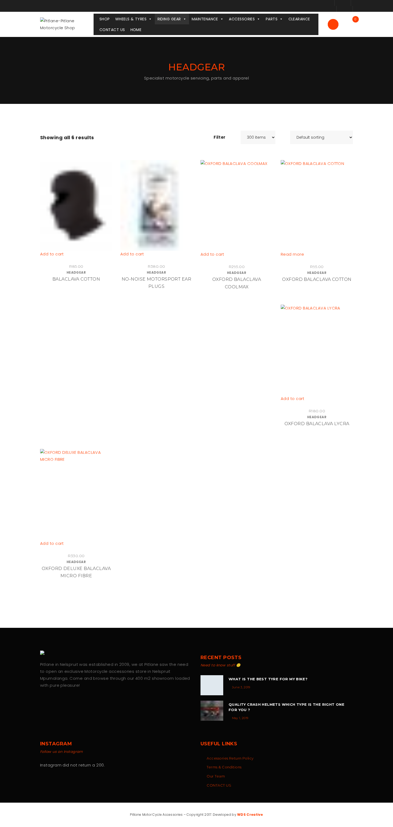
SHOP (104, 19)
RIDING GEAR (169, 19)
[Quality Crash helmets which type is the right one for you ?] (212, 711)
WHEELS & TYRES (131, 19)
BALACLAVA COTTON (76, 279)
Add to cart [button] (52, 254)
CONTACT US (112, 29)
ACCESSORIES (242, 19)
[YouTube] (65, 702)
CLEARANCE (299, 19)
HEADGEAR (76, 272)
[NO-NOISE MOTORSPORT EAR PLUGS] (156, 205)
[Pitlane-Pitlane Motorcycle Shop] (67, 24)
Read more (292, 254)
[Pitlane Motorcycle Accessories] (44, 653)
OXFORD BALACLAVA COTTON (316, 279)
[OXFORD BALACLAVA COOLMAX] (237, 205)
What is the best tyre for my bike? (268, 679)
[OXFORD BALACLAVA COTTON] (317, 205)
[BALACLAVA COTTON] (76, 205)
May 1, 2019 (240, 718)
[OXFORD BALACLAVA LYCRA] (317, 350)
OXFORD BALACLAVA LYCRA (316, 423)
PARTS (272, 19)
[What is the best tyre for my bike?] (212, 685)
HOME (136, 29)
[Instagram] (53, 702)
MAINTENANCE (205, 19)
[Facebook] (42, 702)
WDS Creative (250, 814)
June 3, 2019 (241, 687)
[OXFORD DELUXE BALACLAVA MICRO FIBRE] (76, 494)
